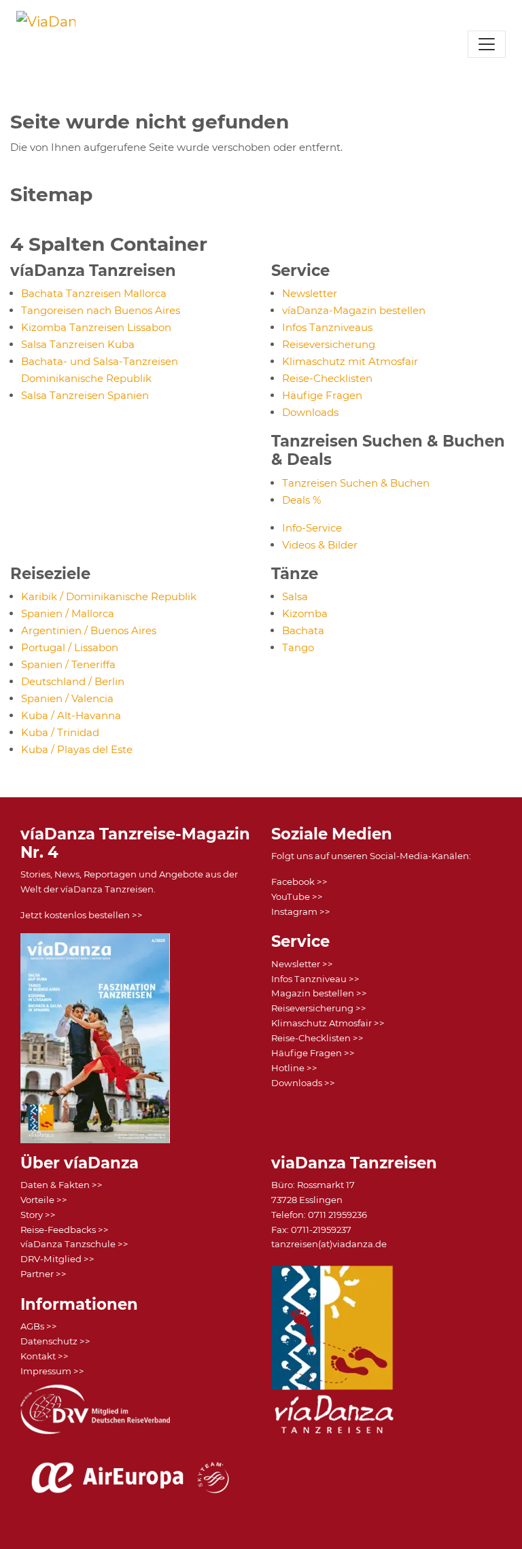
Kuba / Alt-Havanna (71, 715)
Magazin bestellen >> (319, 993)
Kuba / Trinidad (60, 732)
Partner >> (43, 1273)
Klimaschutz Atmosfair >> (328, 1022)
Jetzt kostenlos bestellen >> (81, 914)
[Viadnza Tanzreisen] (46, 41)
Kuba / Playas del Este (77, 749)
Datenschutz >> (55, 1341)
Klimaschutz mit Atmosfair (350, 361)
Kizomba (305, 613)
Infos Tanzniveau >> (315, 978)
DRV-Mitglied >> (57, 1258)
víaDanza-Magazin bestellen (353, 310)
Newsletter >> (302, 963)
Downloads (310, 412)
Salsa (295, 596)
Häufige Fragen (322, 395)
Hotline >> (294, 1067)
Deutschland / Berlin (72, 681)
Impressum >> (52, 1370)
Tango (298, 647)
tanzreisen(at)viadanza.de (329, 1243)
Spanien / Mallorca (67, 613)
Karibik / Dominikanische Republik (108, 596)
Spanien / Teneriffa (68, 664)
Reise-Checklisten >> (317, 1037)
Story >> (38, 1214)
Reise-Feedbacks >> (64, 1229)
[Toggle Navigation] (487, 44)
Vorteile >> (43, 1199)
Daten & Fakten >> (61, 1184)
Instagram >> (300, 911)
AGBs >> (38, 1326)
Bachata (303, 630)
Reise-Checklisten (327, 378)
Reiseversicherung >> (318, 1008)
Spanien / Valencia (67, 698)
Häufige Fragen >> (313, 1052)
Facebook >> (299, 881)
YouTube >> (297, 896)
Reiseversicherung (328, 344)
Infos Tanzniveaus (327, 327)
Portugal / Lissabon (69, 647)
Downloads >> (303, 1082)
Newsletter (309, 293)
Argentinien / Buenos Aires (88, 630)
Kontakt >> (44, 1356)
